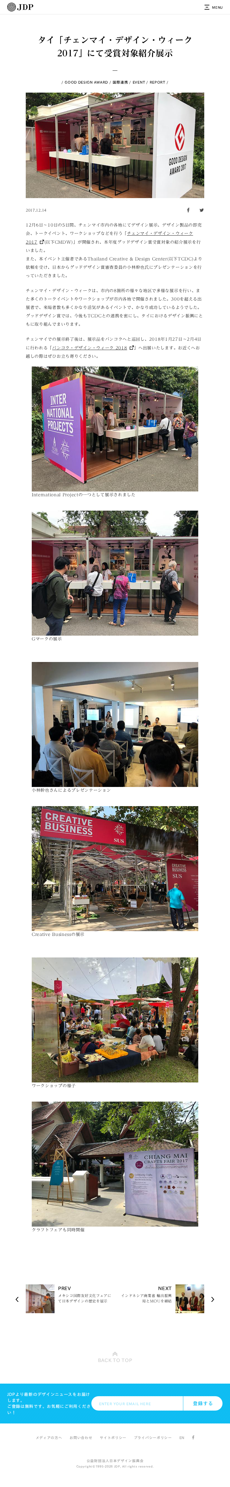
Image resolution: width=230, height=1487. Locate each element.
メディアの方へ (49, 1437)
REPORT (157, 82)
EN (181, 1437)
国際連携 (120, 82)
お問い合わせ (80, 1437)
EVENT (139, 82)
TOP (115, 1360)
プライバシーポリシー (153, 1437)
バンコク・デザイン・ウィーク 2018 (89, 348)
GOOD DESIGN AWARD (86, 82)
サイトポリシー (113, 1437)
